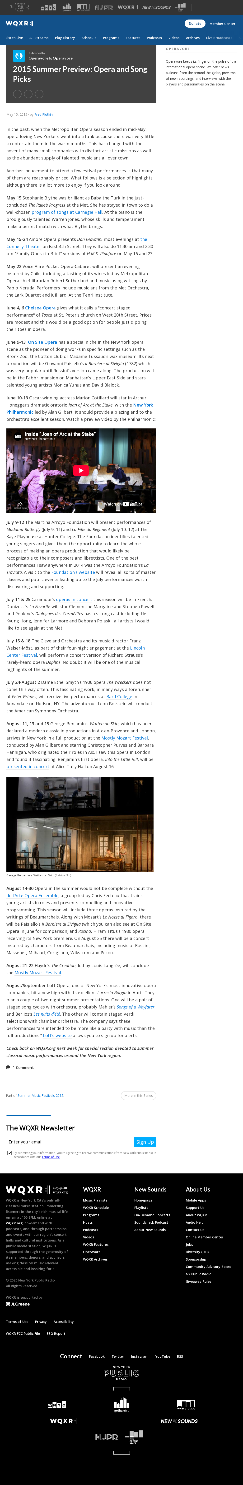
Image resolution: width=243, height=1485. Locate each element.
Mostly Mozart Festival (124, 738)
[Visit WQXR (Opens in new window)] (128, 7)
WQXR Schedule (96, 1207)
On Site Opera (42, 342)
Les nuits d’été (46, 1014)
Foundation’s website (73, 572)
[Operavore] (20, 56)
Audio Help (195, 1222)
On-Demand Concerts (152, 1215)
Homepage (143, 1200)
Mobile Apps (196, 1200)
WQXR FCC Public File (23, 1333)
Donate (195, 23)
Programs (111, 37)
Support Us (195, 1207)
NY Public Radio (198, 1274)
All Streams (38, 37)
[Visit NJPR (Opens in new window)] (104, 7)
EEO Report (56, 1333)
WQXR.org (14, 1223)
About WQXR (196, 1215)
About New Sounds (150, 1229)
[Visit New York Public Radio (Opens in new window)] (121, 1373)
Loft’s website (57, 1035)
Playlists (141, 1207)
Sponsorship (196, 1259)
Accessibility (64, 1321)
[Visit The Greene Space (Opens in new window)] (180, 7)
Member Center (222, 23)
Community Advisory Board (208, 1266)
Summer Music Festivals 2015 (40, 1095)
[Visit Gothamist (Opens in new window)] (67, 7)
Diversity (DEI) (197, 1252)
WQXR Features (95, 1244)
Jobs (189, 1244)
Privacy (41, 1321)
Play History (65, 37)
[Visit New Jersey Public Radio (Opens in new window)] (64, 1437)
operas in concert (74, 599)
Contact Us (195, 1229)
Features (133, 37)
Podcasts (154, 37)
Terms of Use (17, 1321)
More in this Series (138, 1095)
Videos (173, 37)
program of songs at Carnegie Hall (67, 212)
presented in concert (27, 766)
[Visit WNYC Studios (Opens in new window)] (83, 7)
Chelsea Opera (40, 308)
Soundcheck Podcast (151, 1222)
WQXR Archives (95, 1259)
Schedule (89, 37)
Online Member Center (204, 1237)
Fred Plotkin (43, 114)
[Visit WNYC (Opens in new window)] (48, 7)
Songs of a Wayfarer (135, 1007)
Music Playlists (95, 1200)
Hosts (88, 1222)
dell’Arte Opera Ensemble (32, 895)
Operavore (38, 58)
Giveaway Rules (198, 1281)
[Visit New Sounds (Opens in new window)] (156, 7)
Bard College (119, 696)
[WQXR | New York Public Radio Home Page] (19, 24)
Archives (193, 37)
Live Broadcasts (219, 37)
